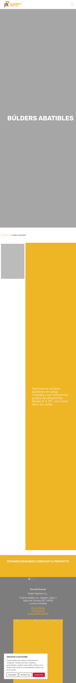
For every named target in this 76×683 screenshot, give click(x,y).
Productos (5, 235)
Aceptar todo (38, 675)
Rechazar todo (25, 675)
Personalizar (12, 675)
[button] (72, 4)
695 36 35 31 (38, 610)
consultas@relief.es (38, 613)
